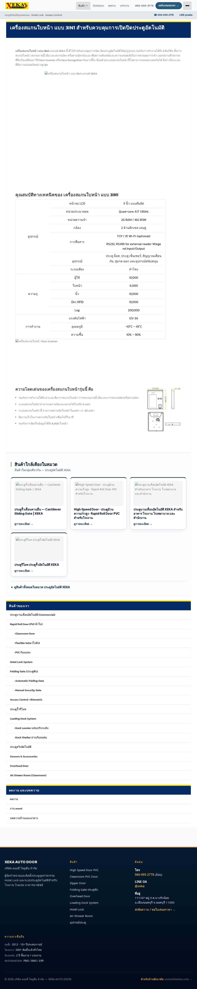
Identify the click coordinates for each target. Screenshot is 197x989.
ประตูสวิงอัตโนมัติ (20, 747)
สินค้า (82, 6)
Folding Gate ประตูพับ (84, 889)
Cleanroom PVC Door (84, 876)
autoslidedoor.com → (178, 979)
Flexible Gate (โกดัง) (27, 643)
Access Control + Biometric (26, 700)
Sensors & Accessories (24, 757)
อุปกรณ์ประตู (78, 922)
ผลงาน (14, 799)
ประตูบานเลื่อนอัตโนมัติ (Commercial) (32, 615)
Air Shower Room (81, 916)
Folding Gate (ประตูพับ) (24, 671)
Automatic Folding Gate (29, 681)
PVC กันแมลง (22, 652)
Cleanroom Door (25, 634)
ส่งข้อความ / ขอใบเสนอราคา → (155, 909)
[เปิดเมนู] (187, 6)
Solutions (98, 6)
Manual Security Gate (28, 690)
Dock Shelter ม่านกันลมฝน (31, 738)
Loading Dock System (23, 719)
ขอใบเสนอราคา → (169, 5)
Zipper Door (78, 883)
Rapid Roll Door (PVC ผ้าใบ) (26, 624)
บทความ (124, 6)
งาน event (16, 809)
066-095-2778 (144, 5)
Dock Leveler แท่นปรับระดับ (31, 728)
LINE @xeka (185, 15)
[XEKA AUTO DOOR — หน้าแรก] (16, 5)
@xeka (139, 886)
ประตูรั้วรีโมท (18, 709)
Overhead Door (19, 766)
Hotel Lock (77, 909)
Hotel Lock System (21, 662)
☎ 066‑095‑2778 (164, 15)
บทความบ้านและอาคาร (24, 818)
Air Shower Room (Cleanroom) (28, 775)
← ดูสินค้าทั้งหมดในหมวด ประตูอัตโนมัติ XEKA (40, 587)
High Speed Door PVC (84, 870)
